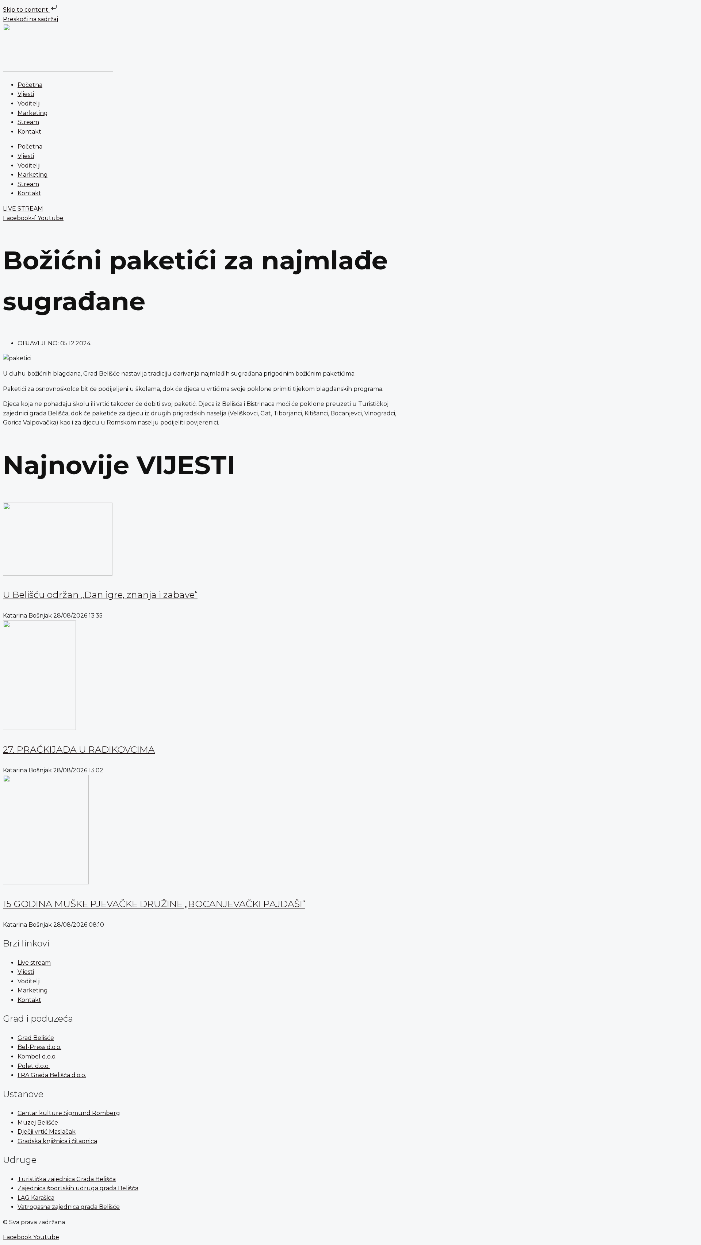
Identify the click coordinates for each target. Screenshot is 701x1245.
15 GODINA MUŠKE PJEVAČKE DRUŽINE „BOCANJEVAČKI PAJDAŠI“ (154, 903)
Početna (30, 84)
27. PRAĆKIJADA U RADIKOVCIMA (79, 749)
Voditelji (29, 103)
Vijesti (26, 94)
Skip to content (26, 9)
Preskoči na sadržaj (30, 19)
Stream (28, 122)
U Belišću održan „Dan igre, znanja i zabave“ (100, 594)
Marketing (33, 112)
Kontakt (29, 131)
